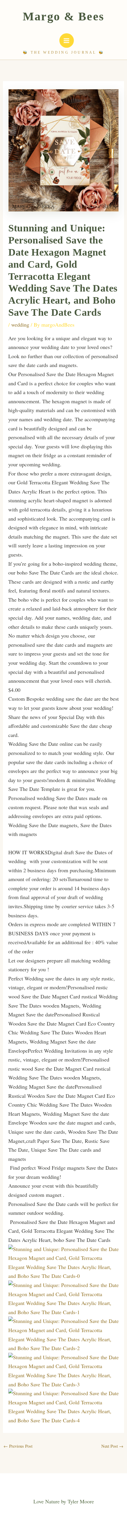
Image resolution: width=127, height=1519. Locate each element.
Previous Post (18, 1446)
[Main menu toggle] (66, 40)
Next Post (112, 1446)
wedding (20, 324)
